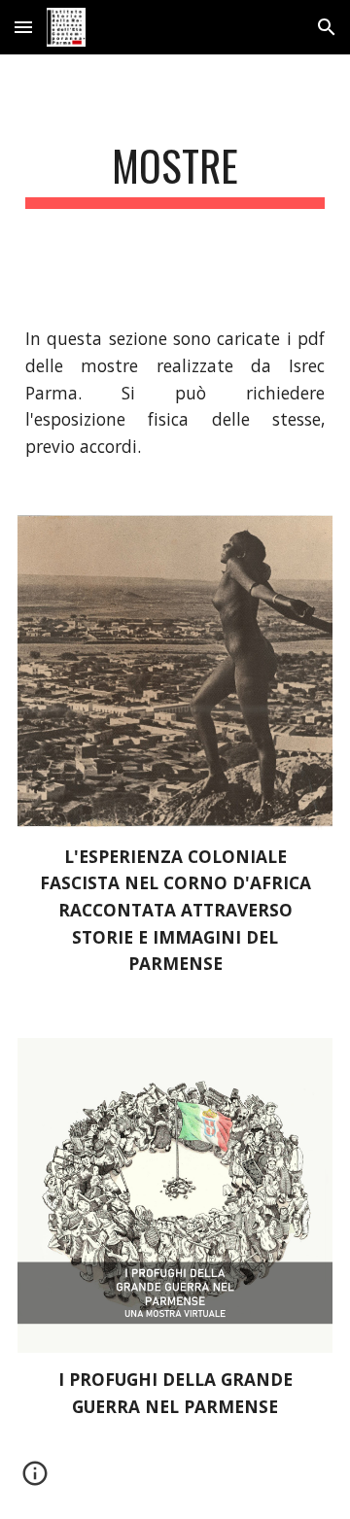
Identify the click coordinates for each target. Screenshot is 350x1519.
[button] (23, 26)
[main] (175, 174)
